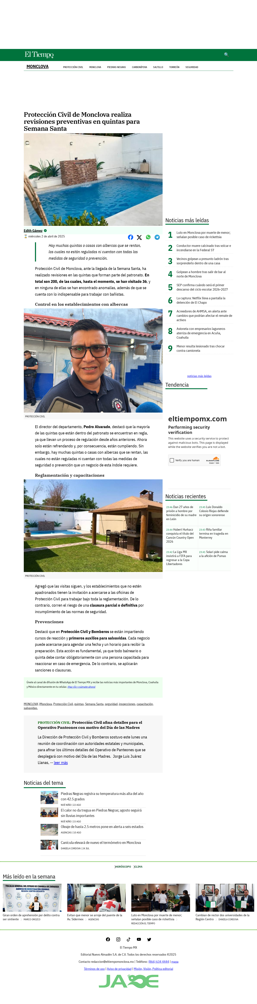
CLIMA (138, 866)
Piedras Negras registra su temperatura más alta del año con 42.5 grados (102, 796)
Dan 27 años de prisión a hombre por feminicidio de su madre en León (181, 513)
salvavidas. (31, 708)
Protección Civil (63, 704)
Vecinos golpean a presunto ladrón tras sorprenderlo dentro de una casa (203, 260)
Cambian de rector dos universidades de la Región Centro (222, 917)
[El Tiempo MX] (39, 58)
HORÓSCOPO (123, 866)
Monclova (95, 67)
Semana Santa (94, 704)
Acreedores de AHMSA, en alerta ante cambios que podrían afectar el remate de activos (204, 315)
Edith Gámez (33, 230)
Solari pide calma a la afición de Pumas (213, 554)
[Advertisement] (128, 24)
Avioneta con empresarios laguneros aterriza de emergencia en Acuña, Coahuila (201, 333)
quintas (79, 704)
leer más (61, 762)
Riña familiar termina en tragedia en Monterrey (213, 533)
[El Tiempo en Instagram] (121, 940)
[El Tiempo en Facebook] (111, 940)
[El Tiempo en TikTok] (131, 940)
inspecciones (127, 704)
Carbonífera (139, 67)
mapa (175, 962)
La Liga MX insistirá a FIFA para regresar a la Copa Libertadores (179, 558)
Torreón (174, 67)
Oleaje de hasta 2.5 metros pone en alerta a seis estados (102, 826)
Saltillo (158, 67)
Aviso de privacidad (119, 969)
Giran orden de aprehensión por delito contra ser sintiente (31, 917)
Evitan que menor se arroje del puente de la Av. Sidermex (94, 917)
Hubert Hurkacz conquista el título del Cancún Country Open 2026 (180, 535)
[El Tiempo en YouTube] (142, 940)
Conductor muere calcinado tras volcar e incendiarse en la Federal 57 (204, 247)
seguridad (111, 704)
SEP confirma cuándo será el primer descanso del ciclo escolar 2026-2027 (202, 287)
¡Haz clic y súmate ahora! (81, 686)
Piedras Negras (116, 67)
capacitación (145, 704)
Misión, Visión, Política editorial (153, 969)
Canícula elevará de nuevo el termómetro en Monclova (101, 842)
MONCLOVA (38, 66)
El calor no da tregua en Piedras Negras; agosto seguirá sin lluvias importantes (101, 813)
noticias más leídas (199, 376)
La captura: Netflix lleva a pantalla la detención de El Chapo (201, 300)
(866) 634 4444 (158, 962)
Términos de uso (94, 969)
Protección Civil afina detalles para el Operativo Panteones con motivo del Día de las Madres (90, 725)
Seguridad (191, 67)
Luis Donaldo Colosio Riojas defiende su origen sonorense (214, 511)
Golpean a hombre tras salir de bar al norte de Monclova (201, 274)
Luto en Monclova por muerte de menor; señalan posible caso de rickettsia (203, 234)
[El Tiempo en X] (149, 940)
